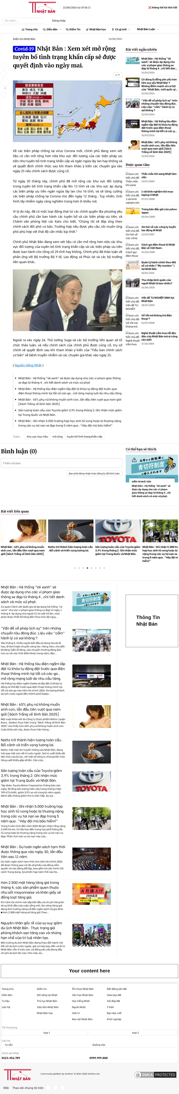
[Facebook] (48, 1087)
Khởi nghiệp (114, 1019)
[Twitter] (55, 1087)
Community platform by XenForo (70, 1073)
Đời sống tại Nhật (47, 995)
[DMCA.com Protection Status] (155, 1074)
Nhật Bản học (98, 29)
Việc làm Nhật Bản (48, 1007)
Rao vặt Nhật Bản (82, 1019)
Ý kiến (110, 1007)
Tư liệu (5, 1001)
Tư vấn (8, 1044)
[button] (60, 29)
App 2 (135, 1032)
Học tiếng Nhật (81, 1001)
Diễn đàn (52, 29)
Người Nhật (79, 1007)
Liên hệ (6, 1007)
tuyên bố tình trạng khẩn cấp (84, 436)
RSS (6, 1087)
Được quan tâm (138, 165)
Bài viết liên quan (15, 511)
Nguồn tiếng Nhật (28, 365)
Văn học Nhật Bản (82, 995)
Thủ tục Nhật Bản (47, 1001)
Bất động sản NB (117, 988)
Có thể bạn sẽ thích (141, 449)
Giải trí (76, 1013)
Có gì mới (121, 29)
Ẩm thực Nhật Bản (83, 988)
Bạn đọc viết (114, 1013)
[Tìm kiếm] (46, 20)
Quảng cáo (98, 1044)
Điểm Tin (74, 29)
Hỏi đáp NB (113, 1001)
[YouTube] (63, 1087)
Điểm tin (42, 988)
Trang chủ (31, 29)
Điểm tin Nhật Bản (24, 39)
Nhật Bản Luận (146, 29)
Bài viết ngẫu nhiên (141, 49)
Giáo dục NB (114, 995)
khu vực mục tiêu (37, 436)
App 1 (46, 1032)
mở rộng (57, 436)
